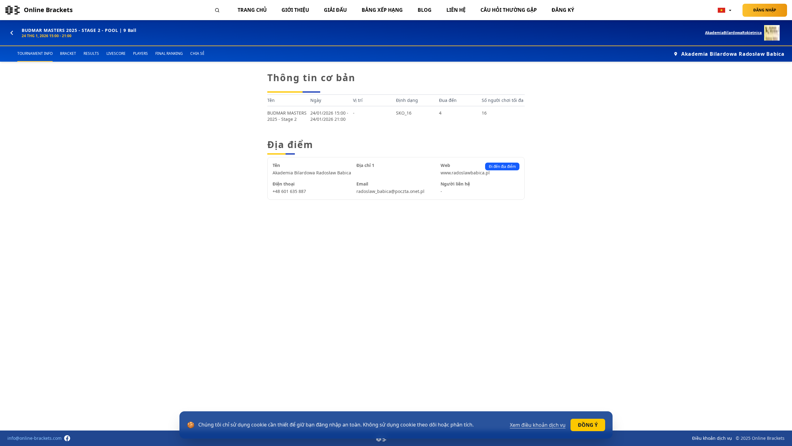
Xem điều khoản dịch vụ (538, 425)
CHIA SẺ (197, 53)
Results (91, 53)
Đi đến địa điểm (502, 166)
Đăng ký (563, 10)
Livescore (116, 53)
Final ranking (169, 53)
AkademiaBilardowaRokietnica (733, 32)
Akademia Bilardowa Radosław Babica (733, 53)
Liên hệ (456, 10)
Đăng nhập (764, 10)
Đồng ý (588, 425)
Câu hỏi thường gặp (508, 10)
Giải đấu (335, 10)
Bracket (68, 53)
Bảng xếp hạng (382, 10)
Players (140, 53)
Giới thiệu (295, 10)
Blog (425, 10)
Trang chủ (252, 10)
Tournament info (35, 53)
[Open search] (217, 10)
